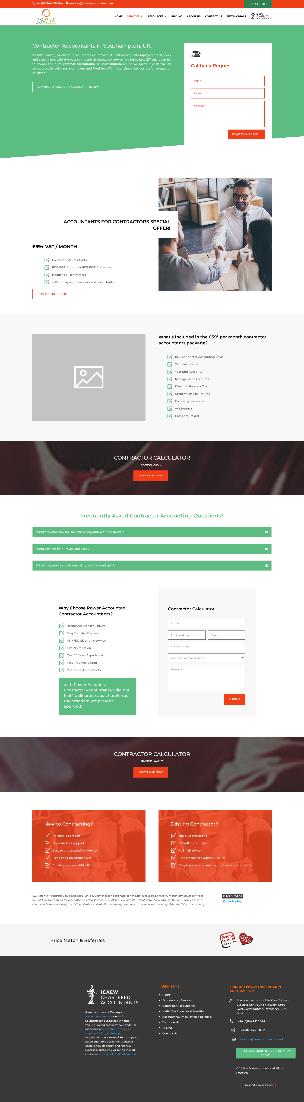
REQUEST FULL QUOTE (52, 294)
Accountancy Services (177, 1000)
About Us (194, 16)
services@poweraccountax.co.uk (262, 1039)
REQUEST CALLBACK (245, 134)
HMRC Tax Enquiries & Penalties (183, 1011)
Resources (155, 16)
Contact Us (213, 16)
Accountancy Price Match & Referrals (187, 1016)
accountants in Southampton (117, 1054)
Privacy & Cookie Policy (258, 1085)
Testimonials (236, 16)
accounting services (98, 1016)
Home (118, 16)
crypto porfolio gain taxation (103, 1033)
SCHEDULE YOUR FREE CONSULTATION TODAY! (266, 1053)
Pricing (176, 16)
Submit (234, 699)
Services (133, 16)
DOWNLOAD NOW (151, 475)
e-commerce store (115, 1029)
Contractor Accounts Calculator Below (68, 86)
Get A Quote (257, 4)
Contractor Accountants (178, 1005)
